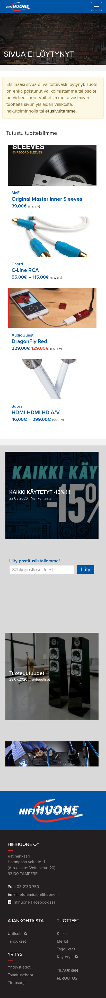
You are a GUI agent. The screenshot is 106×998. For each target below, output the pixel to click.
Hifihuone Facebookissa (33, 902)
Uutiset (14, 933)
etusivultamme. (61, 111)
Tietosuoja (17, 982)
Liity (85, 569)
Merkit (62, 941)
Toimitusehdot (20, 975)
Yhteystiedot (19, 967)
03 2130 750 (28, 886)
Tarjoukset (17, 941)
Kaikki (62, 933)
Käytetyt (64, 956)
